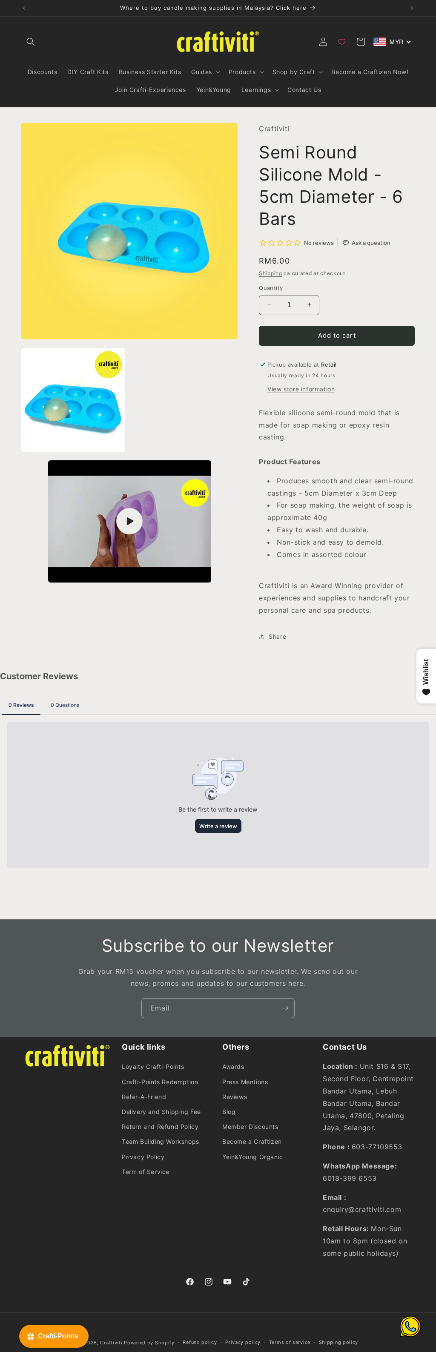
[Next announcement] (411, 8)
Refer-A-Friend (144, 1096)
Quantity (271, 287)
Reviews (234, 1096)
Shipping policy (339, 1342)
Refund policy (200, 1342)
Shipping (270, 273)
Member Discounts (250, 1126)
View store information (301, 389)
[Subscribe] (284, 1008)
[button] (30, 41)
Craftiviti (111, 1343)
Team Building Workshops (160, 1141)
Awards (233, 1066)
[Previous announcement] (24, 8)
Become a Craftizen (252, 1141)
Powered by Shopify (149, 1343)
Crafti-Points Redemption (160, 1081)
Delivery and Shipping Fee (161, 1111)
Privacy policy (243, 1342)
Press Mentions (245, 1081)
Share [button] (277, 636)
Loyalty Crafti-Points (153, 1066)
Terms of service (289, 1342)
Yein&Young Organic (252, 1156)
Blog (228, 1111)
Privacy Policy (143, 1156)
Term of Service (145, 1171)
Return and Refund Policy (160, 1126)
